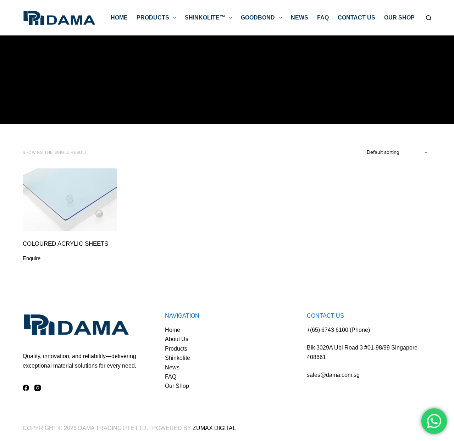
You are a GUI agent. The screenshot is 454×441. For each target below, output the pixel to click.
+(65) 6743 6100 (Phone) (338, 330)
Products (153, 18)
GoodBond (258, 18)
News (299, 18)
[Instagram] (37, 388)
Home (119, 18)
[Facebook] (26, 388)
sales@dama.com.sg (333, 375)
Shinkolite (177, 358)
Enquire (31, 258)
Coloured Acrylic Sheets (65, 243)
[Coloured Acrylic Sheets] (70, 199)
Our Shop (399, 18)
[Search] (428, 18)
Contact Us (356, 18)
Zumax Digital (214, 428)
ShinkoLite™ (205, 18)
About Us (176, 339)
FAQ (323, 18)
